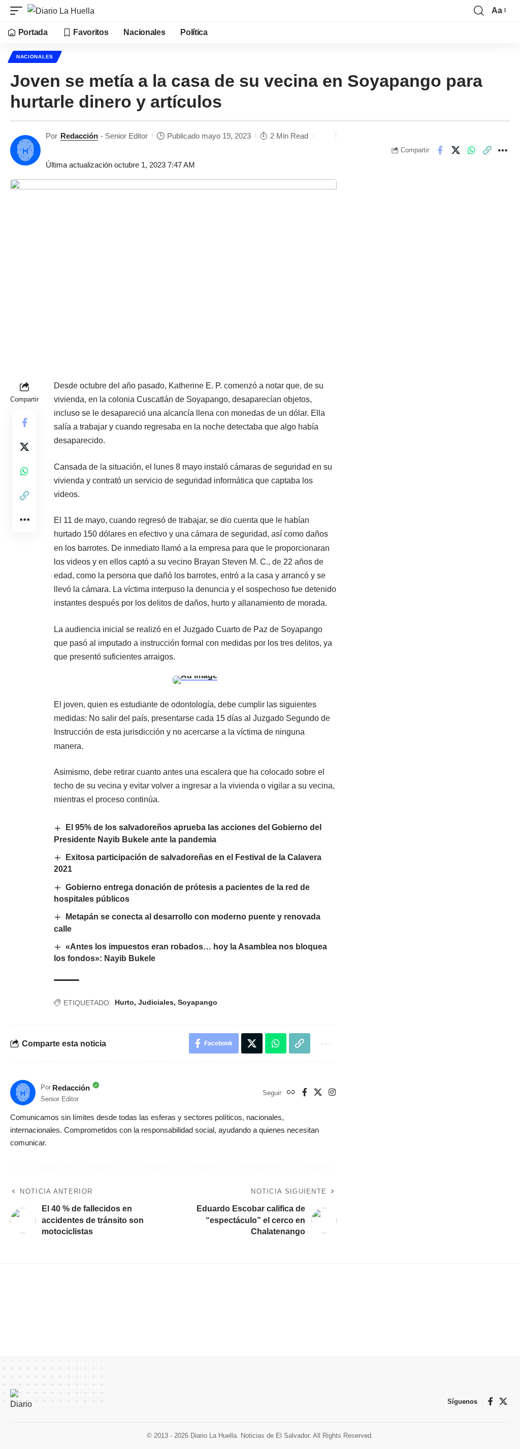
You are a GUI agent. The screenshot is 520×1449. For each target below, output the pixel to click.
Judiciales (156, 1002)
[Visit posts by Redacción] (25, 150)
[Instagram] (332, 1092)
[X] (318, 1092)
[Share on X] (455, 150)
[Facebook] (304, 1092)
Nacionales (34, 56)
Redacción (79, 135)
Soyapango (197, 1002)
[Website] (291, 1092)
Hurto (124, 1002)
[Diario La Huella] (60, 11)
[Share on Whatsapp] (471, 150)
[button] (18, 11)
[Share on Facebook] (440, 150)
